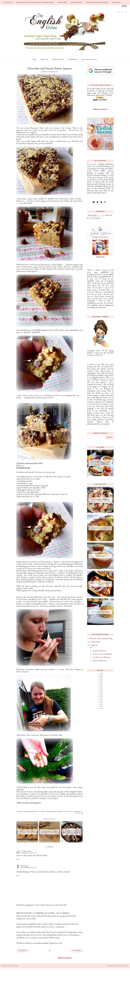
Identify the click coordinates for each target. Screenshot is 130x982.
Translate (96, 218)
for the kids (67, 811)
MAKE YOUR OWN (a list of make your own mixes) (35, 2)
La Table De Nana (26, 851)
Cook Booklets (58, 59)
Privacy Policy (76, 2)
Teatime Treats (77, 811)
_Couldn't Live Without (101, 657)
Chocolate (19, 811)
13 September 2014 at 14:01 (28, 867)
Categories (72, 59)
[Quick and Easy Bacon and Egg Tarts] (100, 596)
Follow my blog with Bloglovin (29, 803)
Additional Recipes (89, 59)
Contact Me (7, 2)
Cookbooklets (95, 642)
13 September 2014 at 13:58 (28, 853)
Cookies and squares (31, 811)
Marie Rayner (24, 866)
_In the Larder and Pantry (102, 654)
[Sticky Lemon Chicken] (100, 540)
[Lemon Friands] (100, 568)
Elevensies (41, 811)
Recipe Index (62, 2)
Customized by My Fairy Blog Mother (117, 965)
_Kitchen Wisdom (99, 651)
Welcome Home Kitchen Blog (101, 638)
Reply (18, 859)
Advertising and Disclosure (97, 2)
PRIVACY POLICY (100, 109)
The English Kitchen (12, 965)
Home (35, 59)
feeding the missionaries (54, 811)
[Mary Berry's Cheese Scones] (100, 624)
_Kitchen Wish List (99, 660)
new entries (22, 950)
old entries (76, 950)
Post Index (116, 2)
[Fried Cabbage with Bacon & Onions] (100, 512)
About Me (44, 59)
